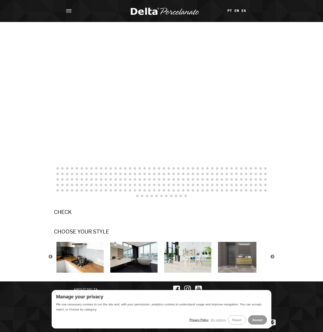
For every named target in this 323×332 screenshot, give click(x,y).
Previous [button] (50, 257)
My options (218, 320)
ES (243, 11)
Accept (257, 320)
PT (230, 11)
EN (237, 11)
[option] (81, 257)
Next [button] (272, 257)
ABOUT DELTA (86, 290)
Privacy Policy (199, 320)
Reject (237, 320)
